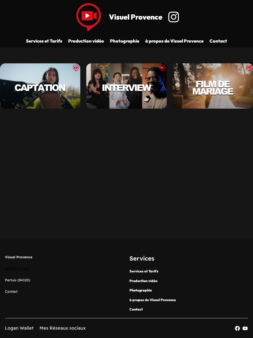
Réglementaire (17, 268)
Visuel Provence (135, 17)
